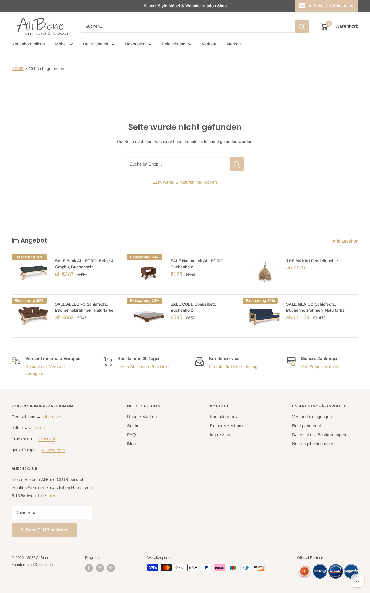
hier (52, 495)
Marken (233, 43)
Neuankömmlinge (28, 43)
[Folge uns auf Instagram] (100, 568)
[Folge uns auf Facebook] (89, 568)
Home (18, 68)
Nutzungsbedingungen (313, 443)
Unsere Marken (142, 416)
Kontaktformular (225, 416)
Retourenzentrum (226, 425)
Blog (131, 443)
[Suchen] (302, 26)
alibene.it (37, 427)
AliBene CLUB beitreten (330, 5)
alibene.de (51, 416)
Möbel (60, 43)
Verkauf (209, 43)
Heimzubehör (95, 43)
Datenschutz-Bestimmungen (319, 434)
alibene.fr (47, 438)
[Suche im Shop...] (237, 164)
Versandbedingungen (312, 416)
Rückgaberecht (306, 425)
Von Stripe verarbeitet (321, 366)
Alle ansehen (346, 240)
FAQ (131, 434)
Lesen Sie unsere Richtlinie (143, 366)
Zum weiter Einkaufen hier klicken (185, 182)
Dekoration (135, 43)
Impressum (221, 434)
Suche (133, 425)
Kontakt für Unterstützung (233, 366)
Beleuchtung (173, 43)
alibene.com (53, 449)
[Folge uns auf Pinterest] (111, 568)
